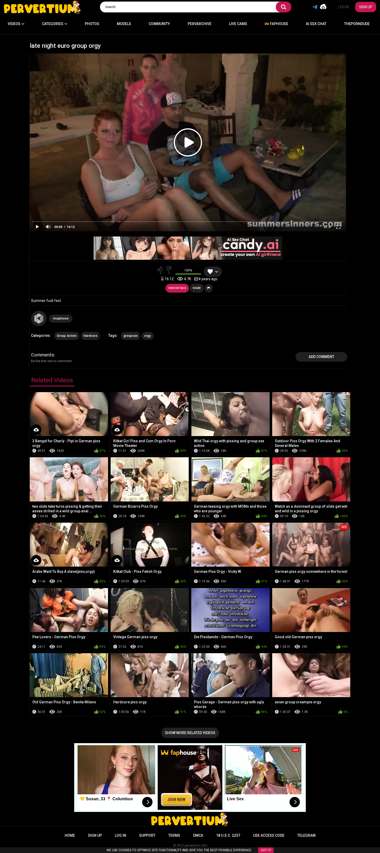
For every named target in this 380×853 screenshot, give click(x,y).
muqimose (61, 318)
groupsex (131, 336)
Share (197, 288)
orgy (147, 336)
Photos (92, 24)
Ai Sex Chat (316, 24)
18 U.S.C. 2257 (228, 835)
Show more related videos (190, 733)
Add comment (321, 357)
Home (70, 835)
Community (159, 24)
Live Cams (238, 24)
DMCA (198, 835)
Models (124, 24)
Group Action (67, 336)
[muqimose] (39, 318)
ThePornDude (357, 24)
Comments (42, 354)
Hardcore (90, 336)
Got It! (266, 850)
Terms (174, 835)
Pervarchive (199, 24)
